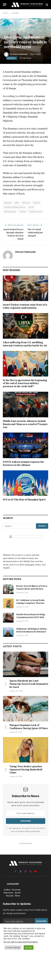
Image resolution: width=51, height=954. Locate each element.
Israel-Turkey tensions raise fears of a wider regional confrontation (25, 306)
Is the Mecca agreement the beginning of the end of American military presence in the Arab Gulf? (25, 383)
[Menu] (5, 4)
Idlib (17, 203)
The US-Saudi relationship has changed (35, 232)
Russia (37, 203)
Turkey (22, 211)
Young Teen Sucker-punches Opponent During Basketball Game (25, 769)
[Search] (46, 4)
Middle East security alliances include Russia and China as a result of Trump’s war (25, 424)
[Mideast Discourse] (27, 4)
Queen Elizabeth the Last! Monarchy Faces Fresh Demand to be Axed (28, 683)
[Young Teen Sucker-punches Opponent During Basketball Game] (25, 750)
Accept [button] (28, 947)
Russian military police (14, 207)
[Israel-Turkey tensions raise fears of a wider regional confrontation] (25, 288)
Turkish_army (35, 211)
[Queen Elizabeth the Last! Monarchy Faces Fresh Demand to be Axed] (25, 664)
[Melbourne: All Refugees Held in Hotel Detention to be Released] (8, 632)
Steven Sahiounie (20, 54)
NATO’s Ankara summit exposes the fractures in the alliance (23, 463)
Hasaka (7, 203)
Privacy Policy (24, 831)
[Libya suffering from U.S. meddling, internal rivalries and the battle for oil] (25, 326)
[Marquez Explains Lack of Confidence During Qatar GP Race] (25, 708)
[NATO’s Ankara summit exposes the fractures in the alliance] (25, 445)
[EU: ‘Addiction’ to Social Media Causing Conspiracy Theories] (8, 603)
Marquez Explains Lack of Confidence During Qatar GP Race (28, 727)
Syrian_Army (10, 211)
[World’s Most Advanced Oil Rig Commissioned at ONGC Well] (8, 617)
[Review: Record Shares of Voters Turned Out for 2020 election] (8, 589)
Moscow (26, 203)
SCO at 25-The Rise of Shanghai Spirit (24, 499)
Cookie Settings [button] (13, 947)
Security (11, 58)
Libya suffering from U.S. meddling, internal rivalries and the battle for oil (25, 344)
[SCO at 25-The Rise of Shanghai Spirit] (25, 483)
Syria (31, 207)
